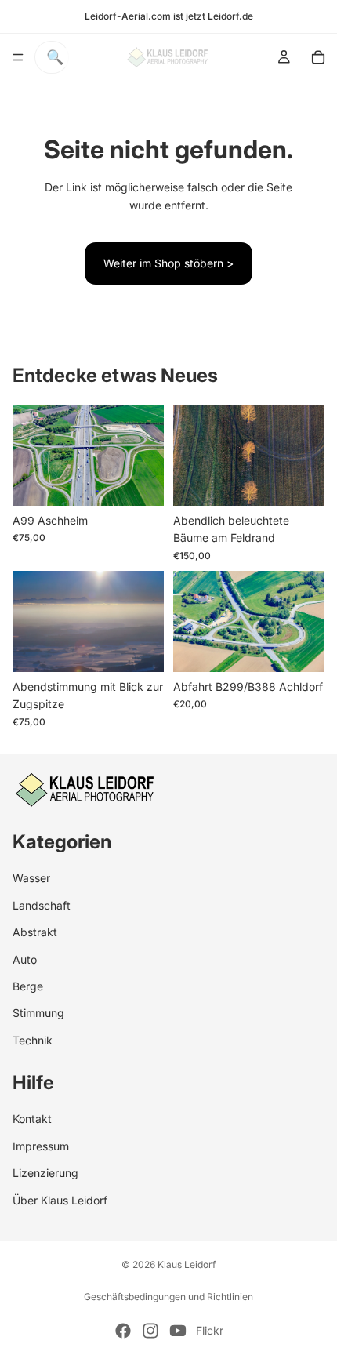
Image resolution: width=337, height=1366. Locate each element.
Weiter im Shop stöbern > (168, 263)
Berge (28, 985)
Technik (33, 1039)
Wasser (31, 878)
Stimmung (38, 1012)
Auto (25, 958)
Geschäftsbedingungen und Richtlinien (168, 1296)
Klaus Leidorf (187, 1264)
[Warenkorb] (318, 57)
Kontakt (32, 1118)
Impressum (41, 1145)
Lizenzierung (45, 1172)
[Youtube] (177, 1330)
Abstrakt (35, 932)
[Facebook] (123, 1330)
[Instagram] (150, 1330)
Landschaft (42, 904)
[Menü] (18, 57)
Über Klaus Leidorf (60, 1199)
